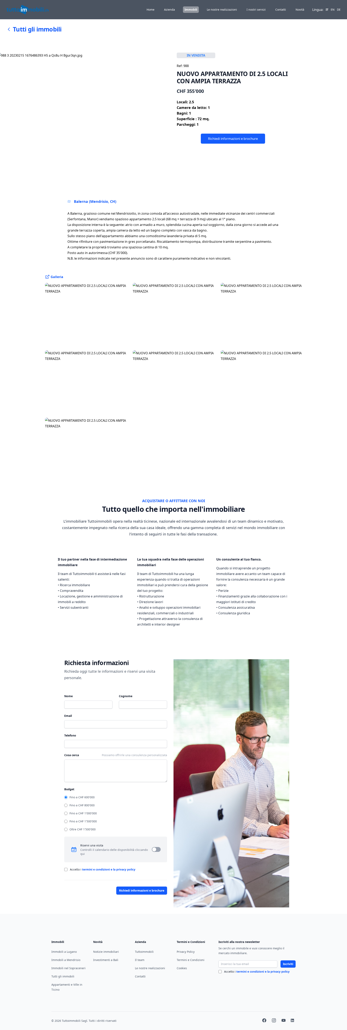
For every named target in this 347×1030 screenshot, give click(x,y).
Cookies (182, 968)
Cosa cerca (71, 755)
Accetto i (102, 869)
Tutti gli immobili (37, 29)
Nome (68, 696)
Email (68, 716)
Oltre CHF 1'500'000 (82, 829)
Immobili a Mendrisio (65, 960)
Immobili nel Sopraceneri (68, 968)
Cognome (125, 696)
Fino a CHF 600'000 (82, 797)
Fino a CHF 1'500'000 (83, 821)
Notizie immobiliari (106, 952)
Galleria (57, 277)
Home (150, 9)
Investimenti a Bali (105, 960)
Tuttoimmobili (144, 952)
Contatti (280, 9)
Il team (139, 960)
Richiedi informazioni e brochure (233, 138)
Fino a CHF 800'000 (82, 805)
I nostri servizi (256, 9)
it (327, 9)
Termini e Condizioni (190, 960)
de (339, 9)
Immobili (191, 9)
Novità (300, 9)
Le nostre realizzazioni (222, 9)
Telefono (70, 735)
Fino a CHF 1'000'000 (83, 813)
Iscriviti (288, 964)
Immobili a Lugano (64, 952)
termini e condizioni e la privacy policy (108, 869)
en (333, 9)
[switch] (156, 849)
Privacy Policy (186, 952)
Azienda (169, 9)
